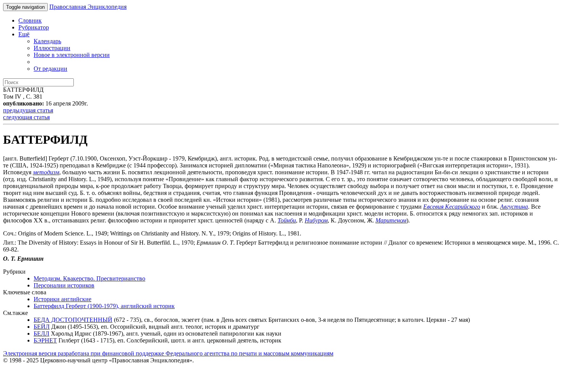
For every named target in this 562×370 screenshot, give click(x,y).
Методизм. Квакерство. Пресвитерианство (89, 278)
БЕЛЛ (41, 333)
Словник (30, 20)
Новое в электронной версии (72, 55)
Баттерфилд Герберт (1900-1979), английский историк (104, 306)
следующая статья (26, 117)
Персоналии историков (64, 285)
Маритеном (390, 220)
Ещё (23, 34)
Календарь (47, 41)
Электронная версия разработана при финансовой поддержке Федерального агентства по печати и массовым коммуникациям (168, 353)
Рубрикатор (33, 27)
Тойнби (287, 220)
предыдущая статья (28, 110)
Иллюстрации (52, 48)
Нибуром (316, 220)
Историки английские (62, 299)
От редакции (50, 68)
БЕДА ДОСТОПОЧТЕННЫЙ (73, 319)
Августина (514, 206)
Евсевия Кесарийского (451, 206)
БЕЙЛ (42, 326)
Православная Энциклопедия (88, 6)
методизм (46, 172)
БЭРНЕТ (45, 340)
